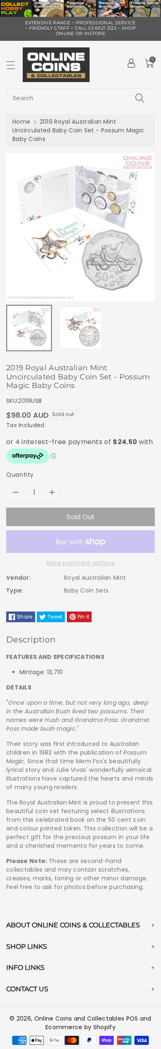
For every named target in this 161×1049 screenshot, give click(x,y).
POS (132, 1018)
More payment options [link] (80, 563)
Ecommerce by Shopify (80, 1027)
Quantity (20, 474)
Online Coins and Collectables (79, 1018)
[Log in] (131, 63)
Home (21, 122)
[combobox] (80, 98)
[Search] (139, 98)
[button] (14, 65)
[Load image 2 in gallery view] (81, 328)
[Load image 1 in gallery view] (29, 328)
